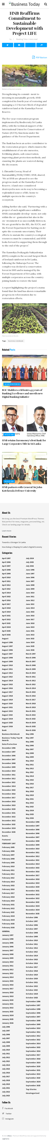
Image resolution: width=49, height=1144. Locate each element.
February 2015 (8, 885)
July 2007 (6, 1038)
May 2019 (30, 795)
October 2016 (32, 963)
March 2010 (31, 673)
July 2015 (6, 1069)
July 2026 (30, 566)
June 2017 (30, 619)
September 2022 (33, 1074)
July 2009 (6, 1046)
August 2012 (7, 673)
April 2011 (6, 581)
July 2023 (6, 1095)
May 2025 (30, 814)
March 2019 (31, 707)
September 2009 (33, 1024)
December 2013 (8, 782)
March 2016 (31, 696)
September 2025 (33, 1085)
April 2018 (6, 608)
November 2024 (32, 906)
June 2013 (30, 604)
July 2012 (6, 1057)
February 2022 (8, 908)
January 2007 (7, 950)
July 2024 (30, 558)
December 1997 (8, 752)
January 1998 (7, 939)
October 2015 (32, 959)
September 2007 (33, 1016)
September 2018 (33, 1059)
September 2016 (33, 1051)
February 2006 (8, 851)
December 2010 (8, 771)
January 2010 (7, 962)
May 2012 (30, 768)
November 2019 (32, 883)
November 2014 (32, 864)
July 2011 (6, 1053)
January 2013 (7, 973)
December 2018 (8, 801)
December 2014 (8, 786)
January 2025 (7, 1019)
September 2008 (33, 1020)
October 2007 (32, 929)
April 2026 (6, 634)
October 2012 (32, 948)
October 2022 (32, 986)
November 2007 (32, 837)
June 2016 (30, 615)
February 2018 (8, 897)
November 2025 (32, 913)
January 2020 (7, 1000)
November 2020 (32, 887)
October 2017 (32, 967)
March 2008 (31, 665)
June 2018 (30, 623)
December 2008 (8, 763)
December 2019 (8, 805)
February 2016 (8, 889)
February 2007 (8, 855)
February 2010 (8, 866)
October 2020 (32, 978)
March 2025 (31, 726)
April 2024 (6, 627)
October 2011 (32, 944)
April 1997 (6, 558)
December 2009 (8, 767)
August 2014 (7, 680)
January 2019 (7, 996)
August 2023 (7, 715)
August (5, 638)
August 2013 (7, 676)
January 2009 (7, 958)
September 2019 (33, 1062)
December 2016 (8, 794)
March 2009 (31, 669)
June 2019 (30, 627)
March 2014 (31, 688)
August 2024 (7, 719)
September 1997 (33, 1005)
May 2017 (30, 787)
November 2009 (32, 845)
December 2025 (8, 832)
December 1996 (8, 748)
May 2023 (30, 806)
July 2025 (30, 562)
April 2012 (6, 585)
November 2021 (32, 890)
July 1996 (6, 1027)
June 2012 (30, 600)
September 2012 (33, 1036)
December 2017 (8, 797)
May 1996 (30, 734)
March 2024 (31, 722)
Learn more (6, 531)
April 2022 (6, 619)
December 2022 (8, 816)
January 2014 (7, 977)
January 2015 (7, 981)
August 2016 (7, 688)
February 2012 (8, 874)
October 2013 (32, 952)
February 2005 (8, 847)
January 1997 (7, 935)
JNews (9, 1136)
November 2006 (32, 829)
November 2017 (32, 875)
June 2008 (30, 585)
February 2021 (8, 904)
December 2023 (8, 824)
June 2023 (30, 638)
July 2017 (6, 1076)
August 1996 (7, 642)
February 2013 (8, 878)
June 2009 (30, 589)
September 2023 (33, 1078)
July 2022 (6, 1092)
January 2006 (7, 946)
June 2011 (30, 596)
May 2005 (30, 741)
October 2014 (32, 955)
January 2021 (7, 1004)
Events (5, 836)
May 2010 (30, 761)
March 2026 (31, 730)
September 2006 (33, 1013)
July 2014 (6, 1065)
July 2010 (6, 1049)
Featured (6, 839)
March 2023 (31, 719)
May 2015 (30, 780)
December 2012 (8, 778)
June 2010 (30, 592)
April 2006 (6, 562)
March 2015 (31, 692)
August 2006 (7, 650)
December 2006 (8, 755)
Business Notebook (12, 384)
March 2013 (31, 684)
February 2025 (8, 923)
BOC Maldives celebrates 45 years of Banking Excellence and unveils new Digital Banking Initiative (22, 393)
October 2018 (32, 971)
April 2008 (6, 570)
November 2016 (32, 871)
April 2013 (6, 589)
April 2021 (6, 615)
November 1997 (32, 825)
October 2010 (32, 940)
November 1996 (32, 822)
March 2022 (31, 715)
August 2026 (9, 434)
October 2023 (32, 990)
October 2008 (32, 932)
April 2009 (6, 573)
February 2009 (8, 862)
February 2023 (8, 912)
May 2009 (30, 757)
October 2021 (32, 982)
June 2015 (30, 612)
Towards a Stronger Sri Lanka (14, 542)
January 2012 (7, 969)
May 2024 (30, 810)
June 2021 (30, 631)
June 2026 (30, 650)
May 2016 (30, 783)
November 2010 (32, 848)
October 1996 (32, 917)
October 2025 (32, 997)
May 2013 (30, 772)
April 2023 (6, 623)
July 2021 (6, 1088)
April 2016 (6, 600)
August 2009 (7, 661)
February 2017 (8, 893)
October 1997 (32, 921)
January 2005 (7, 943)
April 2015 (6, 596)
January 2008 (7, 954)
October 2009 (32, 936)
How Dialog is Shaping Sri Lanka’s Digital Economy (22, 547)
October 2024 (32, 994)
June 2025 (30, 646)
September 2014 (33, 1043)
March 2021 (31, 711)
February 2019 (8, 901)
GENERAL (6, 931)
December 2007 (8, 759)
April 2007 (6, 566)
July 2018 (6, 1080)
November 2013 (32, 860)
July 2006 (6, 1034)
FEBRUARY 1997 (8, 843)
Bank (4, 730)
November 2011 (32, 852)
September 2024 (33, 1081)
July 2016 (6, 1072)
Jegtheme (5, 1139)
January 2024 (7, 1015)
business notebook (15, 341)
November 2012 (32, 856)
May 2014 (30, 776)
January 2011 (7, 965)
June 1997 (30, 573)
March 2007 (31, 661)
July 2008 (6, 1042)
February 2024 (8, 916)
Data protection (9, 744)
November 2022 (32, 894)
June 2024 (30, 642)
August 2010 (7, 665)
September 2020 (33, 1066)
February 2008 (8, 858)
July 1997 (6, 1030)
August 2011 (7, 669)
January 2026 (7, 1023)
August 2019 (7, 699)
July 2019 (6, 1084)
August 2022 (7, 711)
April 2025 (6, 631)
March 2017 (31, 699)
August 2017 (7, 692)
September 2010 (33, 1028)
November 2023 (32, 902)
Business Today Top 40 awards (12, 739)
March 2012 (31, 680)
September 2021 (33, 1070)
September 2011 (33, 1032)
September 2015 (33, 1047)
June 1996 (30, 570)
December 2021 (8, 813)
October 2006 (32, 925)
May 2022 (30, 803)
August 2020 (7, 703)
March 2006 (31, 657)
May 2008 (30, 753)
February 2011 (8, 870)
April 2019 (6, 612)
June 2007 (30, 581)
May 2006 (30, 745)
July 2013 (6, 1061)
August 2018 (7, 696)
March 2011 (31, 676)
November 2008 (32, 841)
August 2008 (7, 657)
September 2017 (33, 1055)
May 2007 (30, 749)
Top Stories (31, 1089)
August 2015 (7, 684)
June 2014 (30, 608)
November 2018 (32, 879)
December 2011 (8, 774)
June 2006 (30, 577)
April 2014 (6, 592)
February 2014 (8, 881)
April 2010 (6, 577)
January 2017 (7, 988)
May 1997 (30, 738)
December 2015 (8, 790)
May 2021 (30, 799)
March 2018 (31, 703)
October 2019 (32, 974)
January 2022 (7, 1007)
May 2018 (30, 791)
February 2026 (8, 927)
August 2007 (7, 654)
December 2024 (8, 828)
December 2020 (8, 809)
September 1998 (33, 1009)
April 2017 (6, 604)
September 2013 (33, 1039)
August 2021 (7, 707)
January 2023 (7, 1011)
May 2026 (30, 818)
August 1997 (7, 646)
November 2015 (32, 867)
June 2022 (30, 634)
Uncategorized (32, 1093)
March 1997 (31, 654)
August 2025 (7, 722)
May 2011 (30, 764)
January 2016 (7, 985)
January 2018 (7, 992)
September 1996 (33, 1001)
